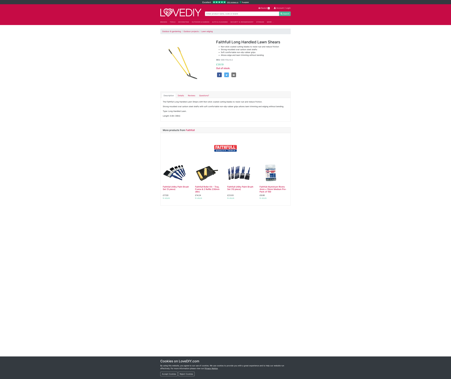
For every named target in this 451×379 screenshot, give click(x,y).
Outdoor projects (191, 31)
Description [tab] (169, 95)
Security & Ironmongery (242, 22)
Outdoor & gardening (171, 31)
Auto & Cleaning (220, 22)
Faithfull (190, 130)
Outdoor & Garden (200, 22)
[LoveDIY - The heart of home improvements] (180, 12)
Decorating (183, 22)
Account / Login (283, 8)
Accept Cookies (169, 374)
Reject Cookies (186, 374)
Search (285, 14)
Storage (260, 22)
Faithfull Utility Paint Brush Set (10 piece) (240, 188)
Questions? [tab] (204, 95)
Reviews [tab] (191, 95)
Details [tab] (181, 95)
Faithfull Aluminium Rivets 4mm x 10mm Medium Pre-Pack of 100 (273, 189)
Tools (172, 22)
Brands (163, 22)
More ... (270, 22)
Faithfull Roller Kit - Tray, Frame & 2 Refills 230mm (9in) (207, 189)
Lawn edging (207, 31)
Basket (264, 8)
